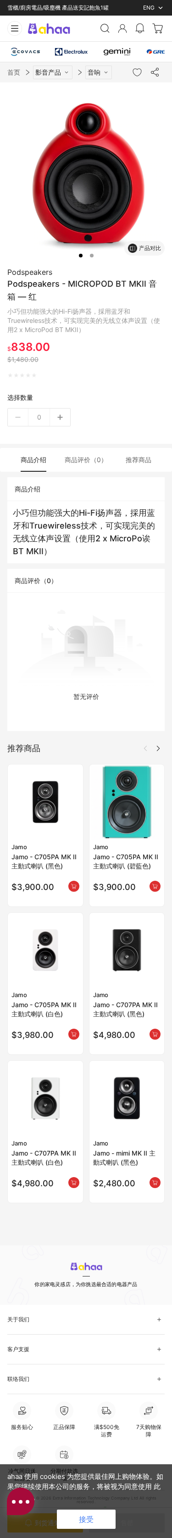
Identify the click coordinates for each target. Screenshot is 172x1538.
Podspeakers (29, 272)
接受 (86, 1519)
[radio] (10, 375)
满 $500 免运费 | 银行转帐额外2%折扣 (55, 7)
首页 (13, 72)
